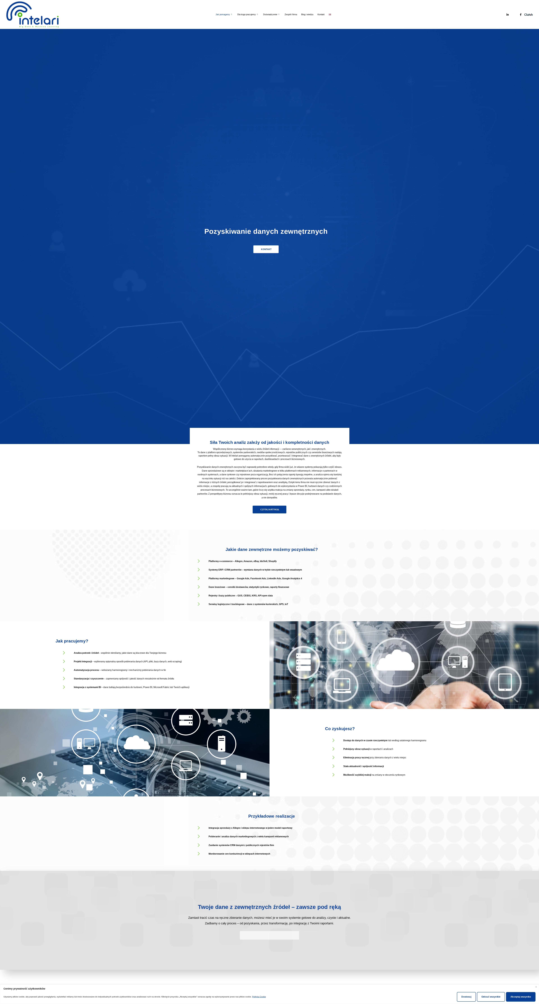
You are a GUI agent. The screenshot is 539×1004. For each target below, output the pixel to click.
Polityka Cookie (259, 997)
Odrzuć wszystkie (491, 997)
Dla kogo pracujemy (246, 14)
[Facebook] (515, 14)
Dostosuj (466, 997)
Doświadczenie (270, 14)
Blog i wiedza (307, 14)
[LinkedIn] (502, 14)
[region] (269, 994)
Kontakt (321, 14)
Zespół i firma (291, 14)
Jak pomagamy (223, 14)
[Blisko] (536, 987)
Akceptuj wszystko (521, 997)
